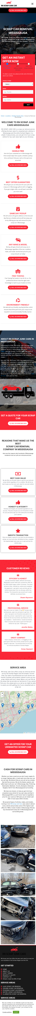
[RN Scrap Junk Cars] (14, 4)
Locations (8, 116)
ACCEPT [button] (16, 1012)
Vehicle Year (7, 80)
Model (5, 96)
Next (28, 104)
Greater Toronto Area (17, 116)
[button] (32, 3)
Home (2, 116)
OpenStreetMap (32, 732)
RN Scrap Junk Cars (16, 804)
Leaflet (26, 732)
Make (4, 88)
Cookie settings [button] (7, 1012)
